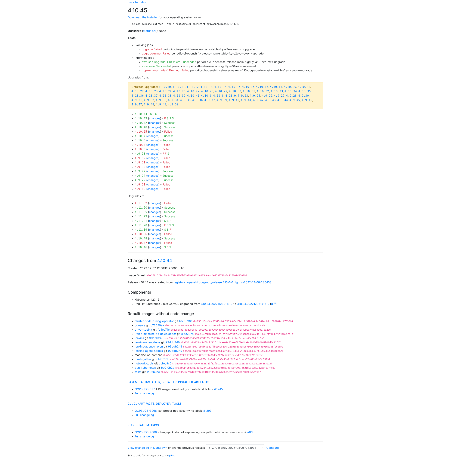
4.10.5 (140, 140)
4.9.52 (140, 158)
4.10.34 (291, 91)
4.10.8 (218, 95)
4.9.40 (234, 100)
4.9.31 (136, 100)
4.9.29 (140, 171)
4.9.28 (291, 95)
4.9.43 (270, 100)
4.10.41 (193, 95)
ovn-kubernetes (145, 367)
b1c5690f (185, 321)
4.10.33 (277, 91)
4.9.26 (267, 95)
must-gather (143, 359)
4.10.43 (141, 118)
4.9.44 (282, 100)
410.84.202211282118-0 (217, 304)
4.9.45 (294, 100)
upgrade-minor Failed (156, 53)
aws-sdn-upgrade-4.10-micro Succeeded (169, 62)
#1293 (207, 410)
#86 (250, 432)
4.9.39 (222, 100)
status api (149, 31)
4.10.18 (276, 87)
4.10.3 (140, 149)
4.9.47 (136, 104)
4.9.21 (140, 184)
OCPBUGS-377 (145, 389)
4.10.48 (141, 238)
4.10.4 (140, 145)
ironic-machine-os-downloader (155, 334)
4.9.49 (161, 104)
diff (273, 304)
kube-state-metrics (143, 425)
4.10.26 (179, 91)
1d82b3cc (153, 372)
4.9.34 (173, 100)
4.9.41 (246, 100)
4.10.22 (137, 91)
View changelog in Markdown (147, 447)
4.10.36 (137, 95)
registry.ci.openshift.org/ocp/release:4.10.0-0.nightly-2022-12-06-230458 (222, 282)
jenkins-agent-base (147, 342)
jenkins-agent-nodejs (149, 350)
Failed (168, 131)
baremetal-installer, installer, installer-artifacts (168, 382)
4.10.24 (165, 91)
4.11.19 (141, 229)
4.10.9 (230, 95)
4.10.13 (206, 87)
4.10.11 (178, 87)
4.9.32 (149, 100)
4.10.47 (141, 243)
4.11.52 (141, 203)
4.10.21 (304, 87)
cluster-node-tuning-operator (154, 321)
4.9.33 (161, 100)
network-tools (144, 363)
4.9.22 (140, 180)
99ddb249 (156, 338)
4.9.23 (242, 95)
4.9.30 (303, 95)
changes (154, 118)
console (140, 325)
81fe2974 (187, 334)
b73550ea (157, 325)
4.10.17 (262, 87)
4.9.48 (149, 104)
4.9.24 (140, 175)
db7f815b (162, 359)
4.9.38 (140, 167)
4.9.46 (307, 100)
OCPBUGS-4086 (146, 432)
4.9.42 (258, 100)
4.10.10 (165, 87)
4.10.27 (193, 91)
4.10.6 (206, 95)
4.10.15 (234, 87)
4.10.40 (141, 127)
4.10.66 (141, 234)
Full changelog (144, 393)
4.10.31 (249, 91)
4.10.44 (141, 114)
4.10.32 (263, 91)
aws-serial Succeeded (156, 66)
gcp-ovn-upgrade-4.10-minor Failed (165, 70)
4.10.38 (165, 95)
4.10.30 (235, 91)
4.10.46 (141, 247)
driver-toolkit (143, 329)
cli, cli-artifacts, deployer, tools (154, 403)
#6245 (218, 389)
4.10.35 (304, 91)
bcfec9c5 (165, 363)
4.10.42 (141, 122)
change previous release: (189, 447)
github (171, 455)
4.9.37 (209, 100)
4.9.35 (185, 100)
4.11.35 (141, 212)
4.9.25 (255, 95)
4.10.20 (290, 87)
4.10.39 (179, 95)
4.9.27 (279, 95)
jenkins (139, 338)
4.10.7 (140, 136)
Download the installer (143, 17)
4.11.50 (141, 207)
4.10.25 (141, 131)
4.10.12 (192, 87)
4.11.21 (141, 221)
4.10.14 (220, 87)
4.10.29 (221, 91)
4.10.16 (248, 87)
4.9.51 (140, 162)
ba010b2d (167, 367)
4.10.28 (207, 91)
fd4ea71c (163, 329)
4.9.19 (140, 189)
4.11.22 (141, 216)
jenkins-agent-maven (149, 346)
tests (138, 372)
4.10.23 (151, 91)
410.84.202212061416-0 (253, 304)
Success (169, 122)
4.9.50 (173, 104)
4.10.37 (151, 95)
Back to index (137, 2)
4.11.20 (141, 225)
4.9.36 (197, 100)
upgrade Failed (152, 49)
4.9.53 (140, 153)
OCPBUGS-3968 (146, 410)
